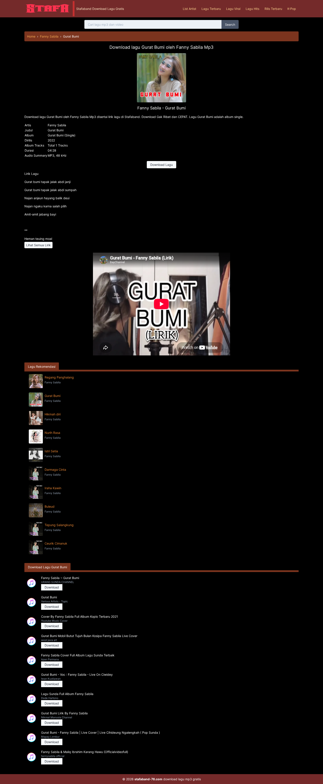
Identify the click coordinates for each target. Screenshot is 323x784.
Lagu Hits (252, 9)
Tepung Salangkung (59, 525)
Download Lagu (161, 165)
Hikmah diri (53, 414)
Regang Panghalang (59, 377)
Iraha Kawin (53, 488)
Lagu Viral (233, 9)
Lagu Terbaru (211, 9)
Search (230, 24)
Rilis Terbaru (273, 9)
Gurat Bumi (52, 396)
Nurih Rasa (52, 433)
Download (52, 587)
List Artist (189, 9)
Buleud (49, 506)
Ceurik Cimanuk (56, 543)
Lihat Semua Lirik (38, 245)
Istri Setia (51, 451)
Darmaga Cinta (55, 469)
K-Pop (291, 9)
